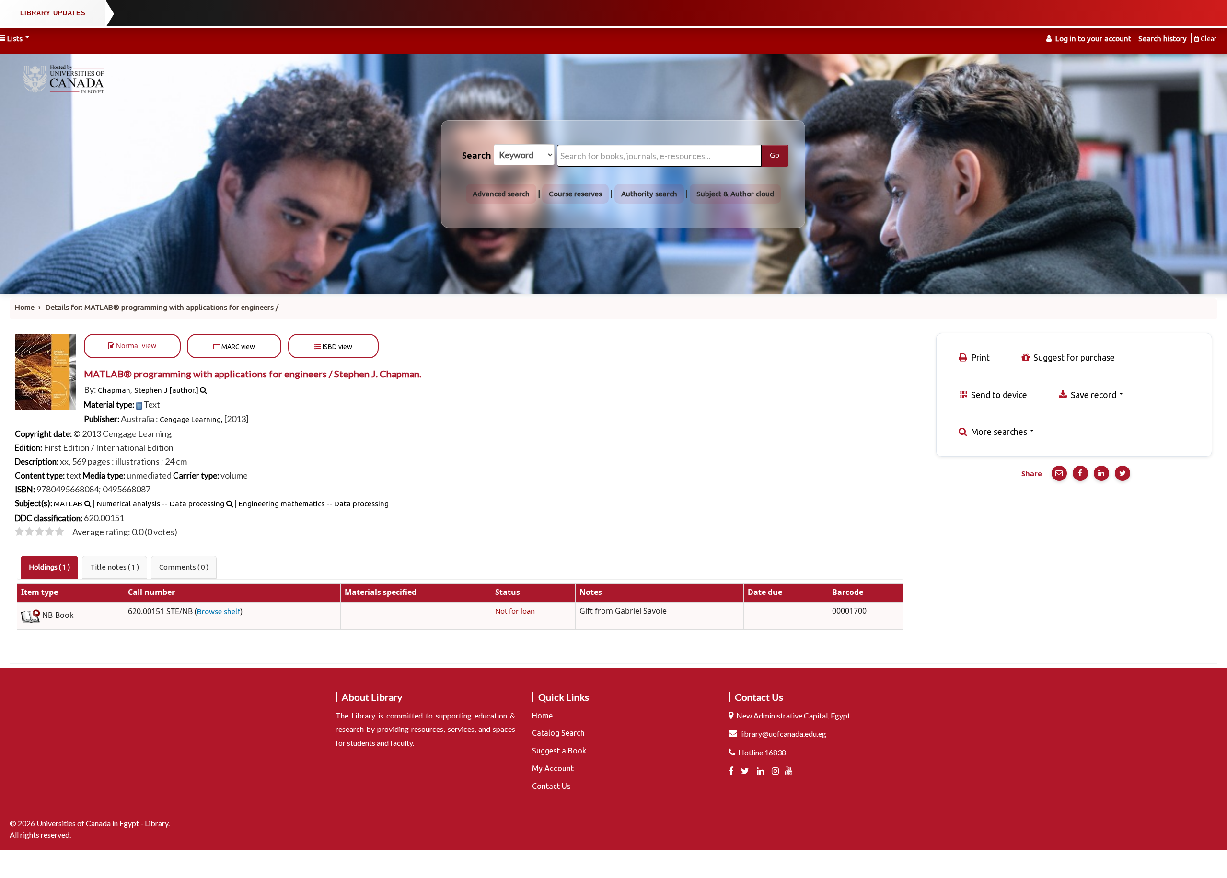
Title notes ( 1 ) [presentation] (114, 567)
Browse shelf (218, 611)
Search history (1162, 38)
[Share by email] (1059, 473)
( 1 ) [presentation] (49, 567)
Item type (39, 592)
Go (774, 155)
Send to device (998, 394)
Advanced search (501, 194)
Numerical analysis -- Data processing (160, 504)
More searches (999, 431)
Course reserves (575, 194)
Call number (151, 592)
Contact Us (551, 786)
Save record (1093, 394)
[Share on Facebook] (1080, 473)
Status (507, 592)
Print (979, 357)
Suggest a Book (559, 750)
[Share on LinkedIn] (1101, 473)
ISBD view (336, 347)
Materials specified (381, 592)
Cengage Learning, (191, 419)
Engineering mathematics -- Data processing (314, 504)
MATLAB (68, 504)
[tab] (49, 567)
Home (25, 307)
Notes (590, 592)
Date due (765, 592)
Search (476, 155)
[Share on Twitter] (1122, 473)
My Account (553, 768)
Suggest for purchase (1073, 357)
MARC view (237, 347)
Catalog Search (558, 733)
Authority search (649, 194)
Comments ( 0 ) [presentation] (183, 567)
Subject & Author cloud (735, 194)
